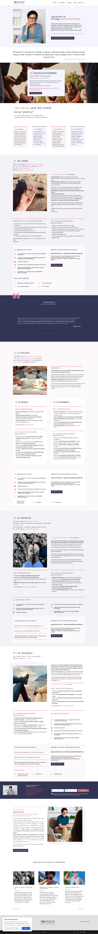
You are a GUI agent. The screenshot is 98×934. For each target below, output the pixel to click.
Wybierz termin (56, 265)
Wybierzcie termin (57, 764)
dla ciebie (61, 2)
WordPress (44, 932)
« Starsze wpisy (16, 908)
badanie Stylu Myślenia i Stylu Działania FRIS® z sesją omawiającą (67, 734)
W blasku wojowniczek (72, 887)
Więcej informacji (36, 93)
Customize (8, 928)
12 (54, 333)
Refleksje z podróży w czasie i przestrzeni (49, 888)
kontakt (80, 2)
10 (52, 333)
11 (53, 333)
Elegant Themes (28, 932)
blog (75, 2)
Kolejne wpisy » (81, 908)
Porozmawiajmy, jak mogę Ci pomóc (62, 38)
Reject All (17, 928)
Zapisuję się (83, 790)
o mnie (54, 2)
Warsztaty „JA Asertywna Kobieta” (25, 283)
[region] (17, 924)
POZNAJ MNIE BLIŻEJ (20, 850)
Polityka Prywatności (85, 921)
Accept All (26, 928)
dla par (69, 2)
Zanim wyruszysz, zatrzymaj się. (23, 888)
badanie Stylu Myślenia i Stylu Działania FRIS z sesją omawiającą (67, 608)
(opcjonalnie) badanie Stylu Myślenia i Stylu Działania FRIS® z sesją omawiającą (30, 268)
